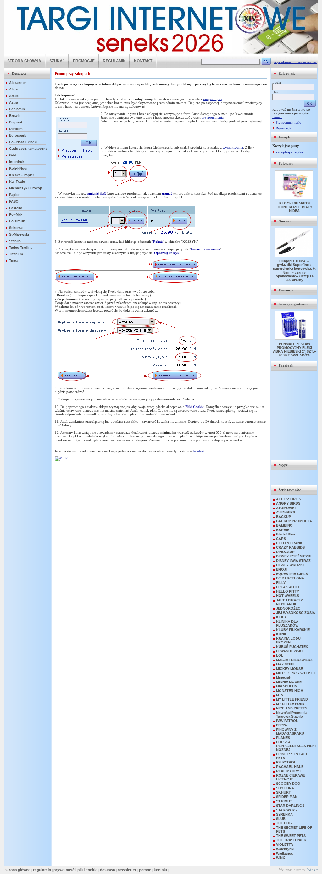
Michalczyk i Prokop (25, 188)
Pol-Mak (15, 214)
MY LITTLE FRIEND (292, 699)
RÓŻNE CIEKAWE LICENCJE (290, 777)
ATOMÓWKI (286, 508)
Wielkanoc (284, 853)
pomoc (145, 870)
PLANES (283, 738)
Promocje (286, 290)
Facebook (286, 365)
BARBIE (282, 530)
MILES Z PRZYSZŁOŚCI (295, 673)
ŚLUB (281, 819)
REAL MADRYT (288, 771)
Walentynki (285, 849)
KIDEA (281, 617)
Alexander (17, 82)
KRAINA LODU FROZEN (288, 640)
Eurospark (17, 135)
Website (312, 869)
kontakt (160, 870)
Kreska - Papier (21, 175)
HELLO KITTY (287, 591)
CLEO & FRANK (289, 543)
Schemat (16, 228)
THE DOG (284, 823)
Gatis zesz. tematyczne (28, 148)
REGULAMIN (114, 61)
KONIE (281, 634)
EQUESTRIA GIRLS (292, 574)
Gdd (12, 155)
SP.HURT (283, 792)
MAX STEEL (286, 664)
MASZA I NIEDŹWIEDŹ (294, 660)
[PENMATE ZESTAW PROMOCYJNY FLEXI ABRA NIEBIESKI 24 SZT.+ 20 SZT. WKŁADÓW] (294, 338)
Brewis (14, 115)
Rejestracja (283, 128)
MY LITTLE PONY (290, 704)
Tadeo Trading (21, 247)
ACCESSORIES (288, 499)
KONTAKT (143, 61)
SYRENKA (284, 814)
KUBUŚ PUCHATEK (292, 647)
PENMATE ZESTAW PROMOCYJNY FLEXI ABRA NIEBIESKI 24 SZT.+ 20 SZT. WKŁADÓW (294, 349)
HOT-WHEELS (287, 596)
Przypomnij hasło (288, 122)
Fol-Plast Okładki (23, 142)
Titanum (16, 254)
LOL (279, 655)
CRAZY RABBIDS (290, 547)
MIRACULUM (286, 686)
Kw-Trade (17, 181)
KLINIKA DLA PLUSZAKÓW (287, 623)
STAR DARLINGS (290, 805)
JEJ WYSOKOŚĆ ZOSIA (295, 613)
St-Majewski (19, 234)
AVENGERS (285, 512)
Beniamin (17, 109)
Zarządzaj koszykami (291, 152)
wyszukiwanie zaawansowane (295, 62)
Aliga (13, 89)
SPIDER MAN (286, 797)
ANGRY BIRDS (288, 503)
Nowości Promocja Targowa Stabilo (291, 714)
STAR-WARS (286, 810)
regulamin (42, 870)
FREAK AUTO (287, 587)
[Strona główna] (161, 53)
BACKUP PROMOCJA (294, 521)
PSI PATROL (286, 762)
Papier (14, 195)
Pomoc (277, 117)
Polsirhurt (17, 221)
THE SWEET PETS (291, 836)
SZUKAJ (57, 61)
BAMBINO (284, 525)
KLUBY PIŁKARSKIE (293, 630)
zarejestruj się (212, 99)
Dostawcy (19, 73)
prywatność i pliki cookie (75, 870)
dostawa (107, 870)
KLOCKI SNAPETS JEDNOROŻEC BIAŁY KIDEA (294, 207)
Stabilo (15, 241)
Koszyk (284, 137)
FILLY (281, 582)
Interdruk (16, 162)
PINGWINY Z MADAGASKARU (290, 731)
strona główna (18, 870)
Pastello (15, 208)
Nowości (285, 221)
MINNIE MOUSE (289, 682)
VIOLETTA (284, 844)
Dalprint (15, 122)
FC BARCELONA (290, 578)
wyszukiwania (233, 147)
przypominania (213, 117)
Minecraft (283, 677)
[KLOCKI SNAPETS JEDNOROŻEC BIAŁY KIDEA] (294, 198)
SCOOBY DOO (288, 783)
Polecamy (286, 163)
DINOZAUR (285, 552)
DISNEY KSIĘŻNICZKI (293, 556)
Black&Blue (285, 534)
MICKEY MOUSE (289, 668)
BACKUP (283, 516)
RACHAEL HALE (289, 766)
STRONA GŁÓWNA (24, 61)
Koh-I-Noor (18, 168)
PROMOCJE (84, 61)
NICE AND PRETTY (291, 708)
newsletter (127, 870)
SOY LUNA (285, 788)
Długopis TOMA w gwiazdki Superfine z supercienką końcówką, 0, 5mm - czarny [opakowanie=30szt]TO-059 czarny (294, 270)
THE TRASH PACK (291, 840)
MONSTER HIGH (289, 690)
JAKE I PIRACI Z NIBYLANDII (289, 602)
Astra (13, 102)
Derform (16, 129)
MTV (279, 695)
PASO (14, 201)
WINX (280, 858)
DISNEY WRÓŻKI (290, 565)
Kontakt (198, 451)
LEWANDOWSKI (289, 651)
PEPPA (281, 725)
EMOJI (281, 569)
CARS (281, 538)
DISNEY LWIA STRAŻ (293, 560)
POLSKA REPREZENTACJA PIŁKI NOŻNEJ (296, 746)
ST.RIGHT (284, 801)
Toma (13, 261)
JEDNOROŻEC (288, 608)
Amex (14, 96)
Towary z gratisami (293, 304)
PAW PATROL (287, 721)
